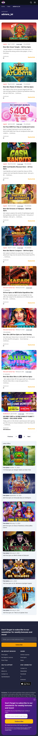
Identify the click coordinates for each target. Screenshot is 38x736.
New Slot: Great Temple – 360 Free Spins (17, 47)
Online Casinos (24, 654)
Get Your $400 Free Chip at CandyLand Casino (19, 127)
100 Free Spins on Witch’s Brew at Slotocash (16, 555)
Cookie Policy (8, 730)
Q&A (2, 668)
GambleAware (5, 677)
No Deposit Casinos (7, 657)
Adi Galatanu (7, 429)
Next (28, 436)
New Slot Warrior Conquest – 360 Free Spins (18, 250)
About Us (4, 671)
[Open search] (31, 2)
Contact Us (4, 674)
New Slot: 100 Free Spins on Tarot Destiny (17, 334)
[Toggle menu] (35, 2)
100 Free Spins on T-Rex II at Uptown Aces (15, 612)
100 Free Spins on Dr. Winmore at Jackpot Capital (17, 583)
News (8, 6)
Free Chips (4, 660)
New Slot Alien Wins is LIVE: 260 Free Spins (17, 376)
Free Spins (4, 654)
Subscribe (19, 645)
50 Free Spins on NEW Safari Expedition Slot (18, 292)
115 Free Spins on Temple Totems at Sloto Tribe (17, 470)
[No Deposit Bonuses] (3, 2)
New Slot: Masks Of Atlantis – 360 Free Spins (18, 87)
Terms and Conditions (22, 728)
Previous (10, 436)
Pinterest (23, 679)
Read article (31, 57)
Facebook (23, 674)
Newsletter (23, 671)
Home (3, 6)
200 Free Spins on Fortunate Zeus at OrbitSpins (17, 498)
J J (3, 58)
